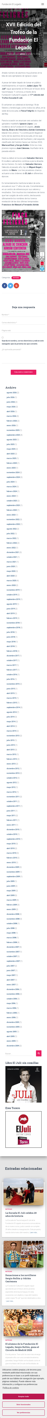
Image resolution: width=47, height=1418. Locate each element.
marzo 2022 (11, 538)
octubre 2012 (12, 778)
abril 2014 (10, 726)
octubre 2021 (12, 557)
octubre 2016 (12, 675)
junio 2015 (11, 689)
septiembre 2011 (13, 806)
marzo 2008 (11, 938)
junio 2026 (11, 402)
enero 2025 (11, 468)
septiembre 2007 (13, 961)
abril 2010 (10, 848)
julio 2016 (10, 679)
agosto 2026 (12, 393)
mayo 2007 (11, 975)
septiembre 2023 (13, 505)
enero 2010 (11, 862)
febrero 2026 (12, 421)
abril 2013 (10, 750)
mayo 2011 (11, 815)
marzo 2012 (11, 792)
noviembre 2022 (13, 519)
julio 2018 (10, 632)
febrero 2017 (12, 670)
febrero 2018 (12, 651)
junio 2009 (11, 886)
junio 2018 (11, 637)
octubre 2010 (12, 834)
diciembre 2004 (13, 1046)
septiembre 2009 (13, 876)
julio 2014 (10, 717)
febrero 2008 (12, 942)
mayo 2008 (11, 933)
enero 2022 (11, 548)
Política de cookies (11, 1388)
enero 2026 (11, 425)
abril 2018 (10, 646)
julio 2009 (10, 881)
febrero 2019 (12, 618)
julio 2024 (10, 482)
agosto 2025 (12, 440)
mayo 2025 (11, 449)
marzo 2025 (11, 458)
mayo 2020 (11, 571)
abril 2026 (10, 411)
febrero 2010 (12, 858)
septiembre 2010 (13, 839)
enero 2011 (11, 825)
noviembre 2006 (13, 994)
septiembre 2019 (13, 599)
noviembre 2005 (13, 1027)
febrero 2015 (12, 703)
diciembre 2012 (13, 769)
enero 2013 (11, 764)
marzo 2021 (11, 562)
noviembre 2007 (13, 952)
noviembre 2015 (13, 684)
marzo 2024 (11, 487)
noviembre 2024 (13, 472)
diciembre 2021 (13, 552)
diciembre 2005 (13, 1022)
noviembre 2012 (13, 773)
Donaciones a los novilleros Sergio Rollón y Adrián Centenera (20, 1278)
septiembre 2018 (13, 628)
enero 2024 (11, 496)
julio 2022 (10, 534)
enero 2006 (11, 1017)
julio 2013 (10, 740)
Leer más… (34, 1232)
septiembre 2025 (13, 435)
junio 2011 (11, 811)
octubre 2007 (12, 956)
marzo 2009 (11, 900)
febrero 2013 (12, 759)
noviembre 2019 (13, 590)
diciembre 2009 (13, 867)
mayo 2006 (11, 1003)
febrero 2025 (12, 463)
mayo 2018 (11, 642)
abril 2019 (10, 613)
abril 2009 (10, 895)
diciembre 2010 (13, 829)
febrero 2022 (12, 543)
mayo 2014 (11, 722)
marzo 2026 (11, 416)
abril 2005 (10, 1036)
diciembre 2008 (13, 914)
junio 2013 (11, 745)
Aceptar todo (23, 1396)
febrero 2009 (12, 905)
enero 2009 (11, 909)
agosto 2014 (12, 712)
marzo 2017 (11, 665)
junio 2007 (11, 970)
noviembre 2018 (13, 623)
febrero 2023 (12, 510)
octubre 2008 (12, 923)
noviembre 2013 (13, 736)
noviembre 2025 (13, 430)
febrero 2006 (12, 1013)
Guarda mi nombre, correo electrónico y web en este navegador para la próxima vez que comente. (23, 342)
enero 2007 (11, 985)
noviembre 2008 (13, 919)
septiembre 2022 (13, 524)
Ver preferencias (23, 1412)
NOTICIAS (16, 277)
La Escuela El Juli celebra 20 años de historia (21, 1214)
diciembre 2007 (13, 947)
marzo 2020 (11, 581)
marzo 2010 (11, 853)
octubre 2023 (12, 501)
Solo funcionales (23, 1404)
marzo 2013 (11, 754)
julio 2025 (10, 444)
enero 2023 (11, 515)
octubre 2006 (12, 999)
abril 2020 (10, 576)
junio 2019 (11, 609)
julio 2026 (10, 397)
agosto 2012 (12, 783)
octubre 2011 (12, 801)
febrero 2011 (12, 820)
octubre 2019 (12, 595)
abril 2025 (10, 454)
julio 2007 (10, 966)
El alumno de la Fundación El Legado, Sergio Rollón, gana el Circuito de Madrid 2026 (22, 1347)
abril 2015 (10, 693)
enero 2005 (11, 1041)
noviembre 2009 (13, 872)
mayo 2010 (11, 844)
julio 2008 (10, 928)
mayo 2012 (11, 787)
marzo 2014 (11, 731)
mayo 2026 (11, 407)
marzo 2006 (11, 1008)
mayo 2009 (11, 891)
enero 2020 (11, 585)
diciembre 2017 (13, 656)
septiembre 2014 (13, 707)
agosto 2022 (12, 529)
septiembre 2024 (13, 477)
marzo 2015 (11, 698)
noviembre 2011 (13, 797)
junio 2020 (11, 566)
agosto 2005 (12, 1032)
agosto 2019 (12, 604)
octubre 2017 (12, 660)
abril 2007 (10, 980)
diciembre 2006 (13, 989)
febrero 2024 (12, 491)
